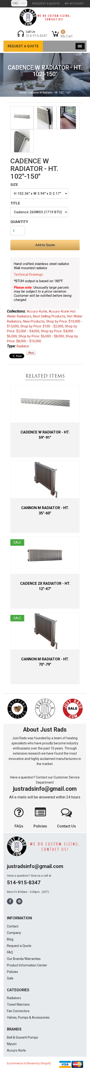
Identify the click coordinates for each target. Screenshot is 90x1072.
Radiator (23, 346)
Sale (10, 978)
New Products (34, 321)
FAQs (19, 826)
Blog (10, 939)
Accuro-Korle (37, 311)
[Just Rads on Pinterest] (19, 901)
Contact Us (66, 826)
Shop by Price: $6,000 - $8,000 (41, 336)
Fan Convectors (18, 1011)
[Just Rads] (45, 17)
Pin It (31, 352)
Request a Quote (46, 3)
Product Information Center (27, 965)
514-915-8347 (24, 882)
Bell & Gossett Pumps (22, 1037)
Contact (12, 926)
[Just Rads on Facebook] (10, 901)
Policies (40, 826)
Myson (12, 1044)
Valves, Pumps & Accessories (28, 1017)
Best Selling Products (49, 316)
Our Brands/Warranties (24, 959)
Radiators (14, 998)
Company (14, 933)
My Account (74, 3)
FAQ (10, 952)
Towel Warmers (18, 1004)
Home (22, 92)
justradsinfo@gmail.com (45, 788)
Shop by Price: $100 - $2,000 (41, 326)
